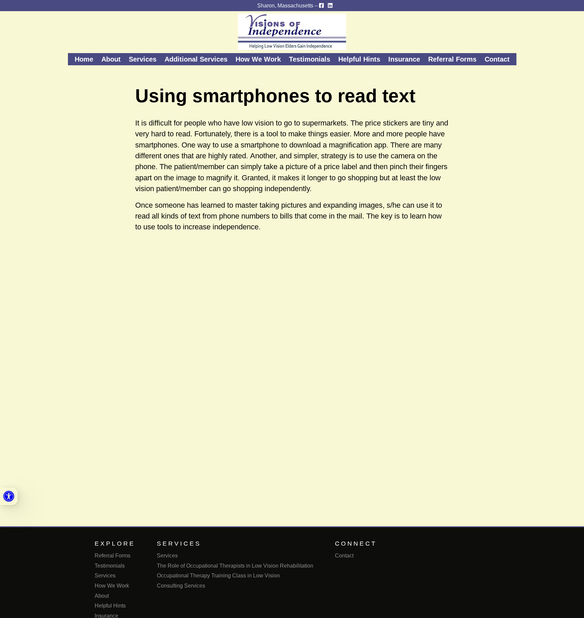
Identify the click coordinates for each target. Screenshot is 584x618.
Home (84, 59)
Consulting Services (181, 586)
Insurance (404, 59)
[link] (9, 496)
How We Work (258, 59)
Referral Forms (452, 59)
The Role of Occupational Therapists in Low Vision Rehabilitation (235, 566)
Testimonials (309, 59)
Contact (497, 59)
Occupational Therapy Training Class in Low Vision (218, 575)
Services (142, 59)
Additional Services (196, 59)
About (111, 59)
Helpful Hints (359, 59)
